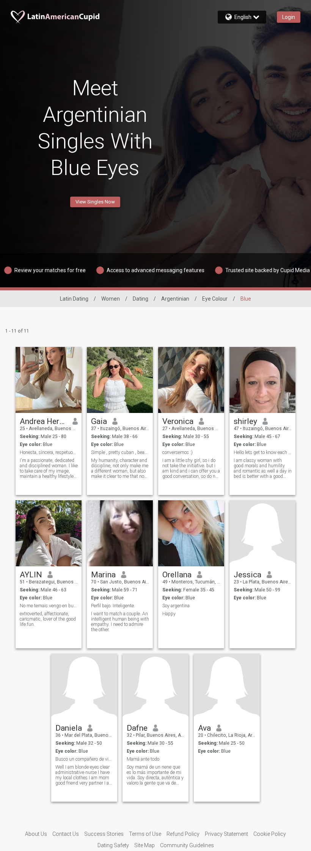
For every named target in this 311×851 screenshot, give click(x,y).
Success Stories (104, 834)
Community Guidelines (187, 845)
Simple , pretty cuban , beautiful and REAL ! (120, 452)
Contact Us (65, 834)
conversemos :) (177, 452)
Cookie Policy (269, 834)
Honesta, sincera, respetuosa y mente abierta (49, 452)
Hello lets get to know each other (263, 452)
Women (110, 299)
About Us (36, 834)
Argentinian (175, 299)
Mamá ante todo (143, 759)
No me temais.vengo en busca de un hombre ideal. (49, 605)
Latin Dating (74, 299)
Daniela (68, 728)
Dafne (137, 728)
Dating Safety (113, 845)
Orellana (177, 574)
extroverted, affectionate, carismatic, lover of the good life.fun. (48, 619)
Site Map (144, 845)
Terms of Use (145, 834)
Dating (140, 299)
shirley (245, 421)
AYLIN (31, 574)
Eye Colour (215, 299)
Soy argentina (176, 605)
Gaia (99, 421)
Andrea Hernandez (43, 421)
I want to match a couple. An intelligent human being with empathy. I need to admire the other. (120, 621)
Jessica (247, 574)
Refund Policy (182, 834)
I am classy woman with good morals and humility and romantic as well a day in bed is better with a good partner (263, 468)
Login (288, 17)
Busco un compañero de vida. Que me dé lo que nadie (84, 759)
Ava (204, 728)
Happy (169, 613)
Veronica (177, 421)
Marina (103, 574)
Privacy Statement (226, 834)
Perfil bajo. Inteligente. (113, 605)
